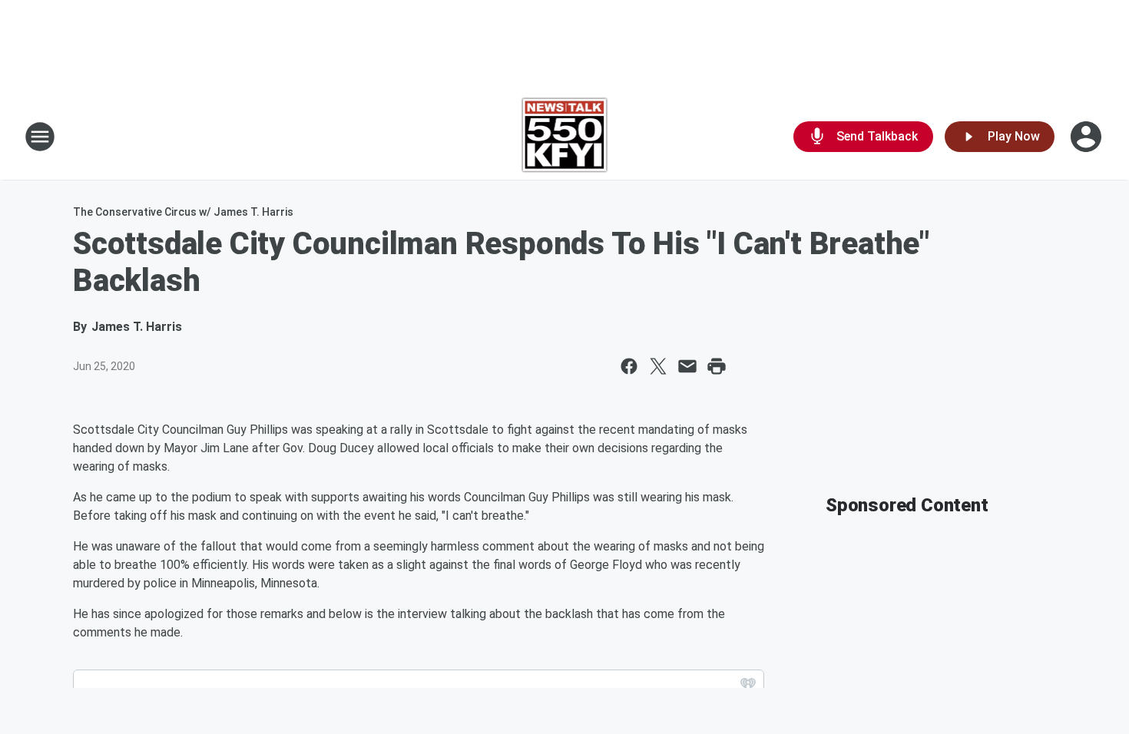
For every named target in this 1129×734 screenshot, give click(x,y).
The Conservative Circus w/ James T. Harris (183, 212)
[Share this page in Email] (687, 366)
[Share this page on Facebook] (629, 366)
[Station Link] (565, 137)
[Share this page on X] (658, 366)
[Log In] (1087, 136)
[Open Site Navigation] (40, 136)
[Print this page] (716, 366)
